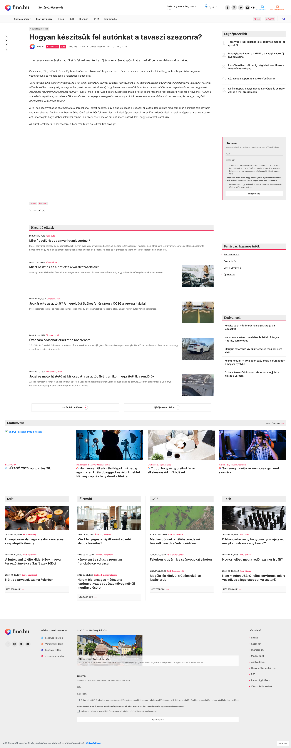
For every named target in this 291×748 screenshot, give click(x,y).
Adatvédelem (257, 662)
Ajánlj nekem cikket (164, 407)
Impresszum (257, 649)
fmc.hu (40, 46)
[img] (17, 8)
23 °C (214, 7)
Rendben (282, 743)
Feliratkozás (254, 193)
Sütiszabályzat (93, 743)
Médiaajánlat (257, 656)
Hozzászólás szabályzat (263, 668)
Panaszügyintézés (260, 680)
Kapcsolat (256, 643)
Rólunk (254, 637)
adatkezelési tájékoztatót (133, 711)
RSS (253, 674)
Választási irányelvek (261, 686)
